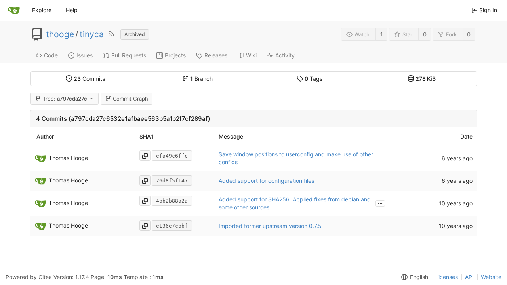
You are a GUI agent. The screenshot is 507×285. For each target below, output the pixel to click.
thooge (60, 34)
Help (72, 10)
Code (51, 55)
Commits (89, 78)
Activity (285, 55)
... (380, 202)
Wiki (251, 55)
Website (491, 277)
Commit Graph (130, 98)
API (469, 277)
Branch (201, 78)
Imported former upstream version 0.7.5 (270, 225)
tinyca (92, 34)
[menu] (413, 277)
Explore (41, 10)
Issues (84, 55)
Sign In (488, 10)
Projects (175, 55)
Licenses (446, 277)
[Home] (14, 10)
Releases (215, 55)
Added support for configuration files (266, 180)
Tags (313, 78)
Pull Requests (128, 55)
